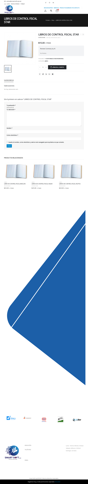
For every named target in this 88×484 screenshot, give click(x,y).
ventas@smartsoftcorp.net (32, 462)
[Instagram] (49, 2)
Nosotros (50, 8)
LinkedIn (46, 74)
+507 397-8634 (33, 455)
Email (52, 74)
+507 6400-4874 (33, 453)
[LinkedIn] (53, 2)
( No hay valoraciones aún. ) (53, 37)
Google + (49, 74)
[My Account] (45, 11)
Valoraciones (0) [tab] (8, 80)
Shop (53, 20)
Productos (63, 8)
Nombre (9, 128)
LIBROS (46, 61)
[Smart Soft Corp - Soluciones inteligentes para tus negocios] (9, 9)
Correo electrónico (12, 135)
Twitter (43, 74)
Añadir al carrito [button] (26, 164)
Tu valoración (11, 109)
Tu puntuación (11, 105)
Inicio (45, 8)
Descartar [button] (57, 482)
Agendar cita (70, 8)
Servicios (56, 8)
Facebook (39, 74)
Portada (48, 20)
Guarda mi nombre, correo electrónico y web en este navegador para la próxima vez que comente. (36, 142)
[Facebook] (45, 2)
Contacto (76, 8)
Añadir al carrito (58, 67)
